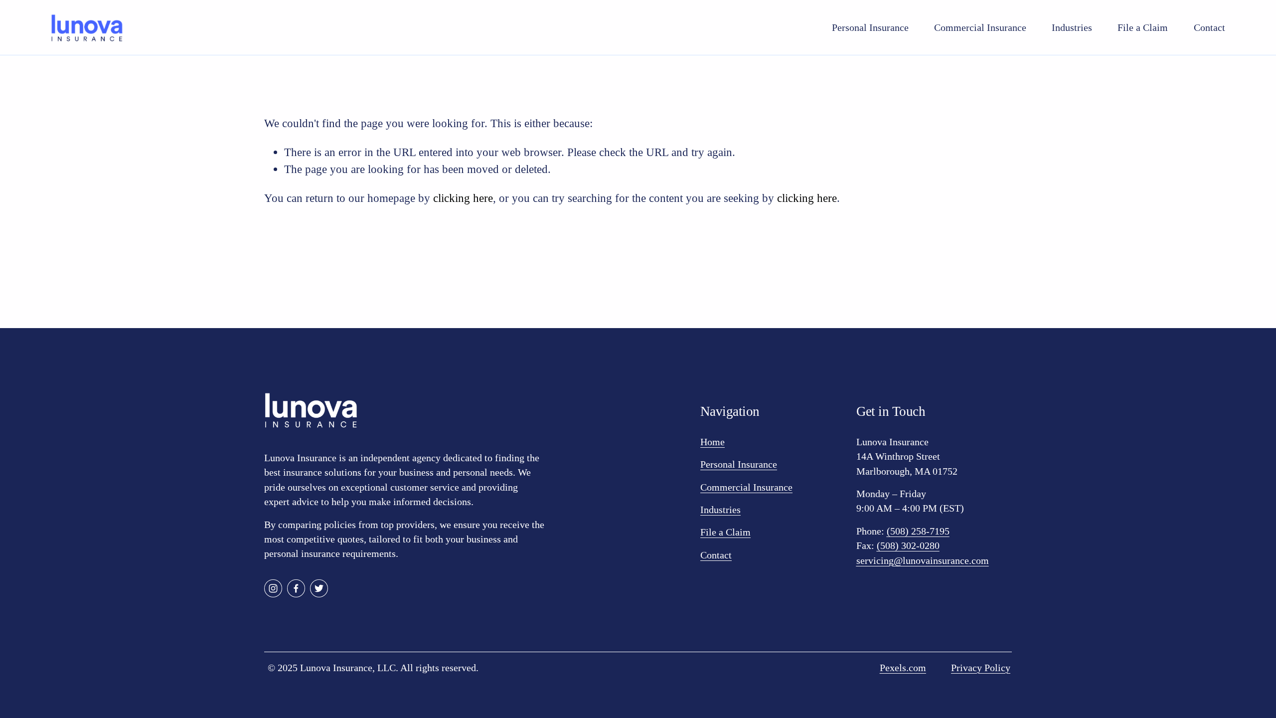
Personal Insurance (870, 27)
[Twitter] (319, 588)
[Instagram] (273, 588)
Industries (1072, 27)
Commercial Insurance (980, 27)
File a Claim (1142, 27)
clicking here (463, 197)
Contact (1209, 27)
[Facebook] (296, 588)
